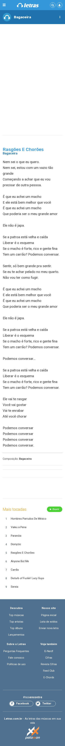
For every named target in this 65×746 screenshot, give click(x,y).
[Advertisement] (32, 60)
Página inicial (48, 615)
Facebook (22, 703)
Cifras (48, 657)
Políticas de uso (16, 664)
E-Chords (49, 677)
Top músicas (16, 615)
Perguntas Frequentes (16, 651)
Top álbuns (16, 628)
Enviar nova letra (48, 628)
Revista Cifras (49, 664)
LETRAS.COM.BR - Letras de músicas (28, 5)
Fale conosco (16, 657)
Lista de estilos (48, 621)
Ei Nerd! (48, 651)
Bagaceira (22, 17)
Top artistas (16, 621)
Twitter (46, 703)
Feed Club (49, 670)
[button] (59, 17)
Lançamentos (16, 634)
